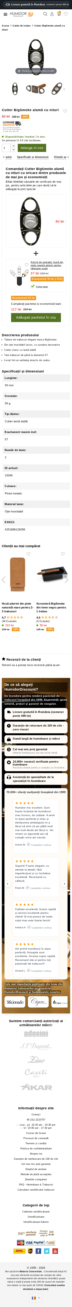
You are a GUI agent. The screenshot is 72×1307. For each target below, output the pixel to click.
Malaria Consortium (31, 1271)
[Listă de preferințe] (66, 15)
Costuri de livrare (36, 1133)
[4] (11, 617)
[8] (18, 617)
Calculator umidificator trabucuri (36, 1189)
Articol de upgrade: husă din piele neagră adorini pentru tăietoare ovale (47, 265)
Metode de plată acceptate (36, 1174)
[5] (56, 617)
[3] (49, 617)
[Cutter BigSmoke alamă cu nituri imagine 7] (15, 89)
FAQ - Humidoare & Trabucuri (36, 1184)
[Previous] (4, 157)
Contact (36, 1114)
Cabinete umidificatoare (36, 1211)
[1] (6, 617)
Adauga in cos (31, 148)
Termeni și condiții (36, 1143)
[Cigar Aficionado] (14, 1002)
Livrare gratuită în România (40, 4)
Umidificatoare (36, 1216)
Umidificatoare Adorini (36, 1222)
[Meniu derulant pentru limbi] (36, 1298)
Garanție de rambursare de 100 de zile (36, 1158)
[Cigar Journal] (38, 1002)
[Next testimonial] (64, 883)
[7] (16, 617)
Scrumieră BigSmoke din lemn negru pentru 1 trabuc (51, 607)
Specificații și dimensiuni (33, 157)
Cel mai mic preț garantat (30, 749)
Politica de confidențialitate (36, 1148)
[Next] (68, 157)
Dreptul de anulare (36, 1169)
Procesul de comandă (36, 1138)
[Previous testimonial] (7, 883)
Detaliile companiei (36, 1179)
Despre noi (36, 1153)
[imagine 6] (57, 89)
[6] (15, 617)
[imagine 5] (35, 89)
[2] (8, 617)
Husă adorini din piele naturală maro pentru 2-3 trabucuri (17, 607)
